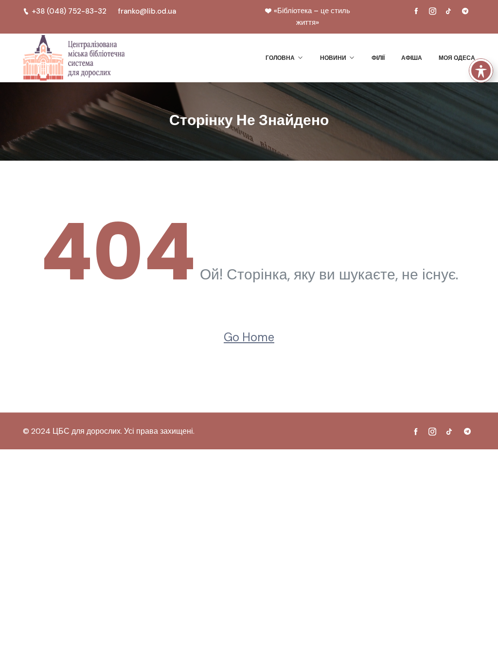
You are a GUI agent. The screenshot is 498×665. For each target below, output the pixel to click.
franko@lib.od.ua (147, 11)
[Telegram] (465, 11)
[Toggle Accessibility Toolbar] (481, 70)
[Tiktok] (449, 11)
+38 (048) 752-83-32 (69, 11)
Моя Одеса (457, 58)
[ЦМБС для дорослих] (74, 58)
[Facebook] (416, 11)
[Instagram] (432, 11)
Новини (333, 58)
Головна (280, 58)
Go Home (249, 337)
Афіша (411, 58)
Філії (378, 58)
